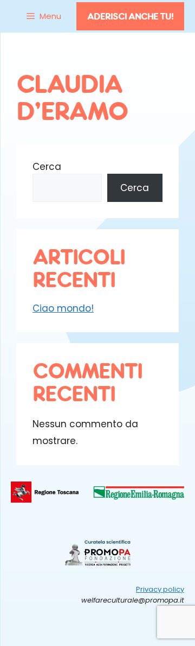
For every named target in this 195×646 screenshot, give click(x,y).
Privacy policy (160, 589)
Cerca (46, 166)
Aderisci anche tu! (130, 16)
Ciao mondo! (63, 308)
